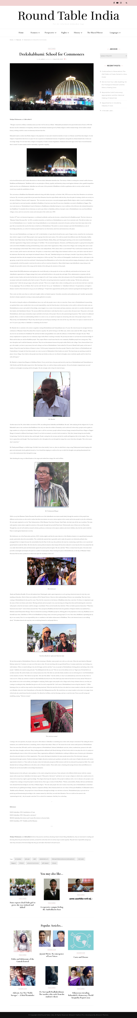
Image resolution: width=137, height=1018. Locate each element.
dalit (34, 859)
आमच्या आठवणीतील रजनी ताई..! (80, 899)
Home (21, 32)
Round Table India (68, 15)
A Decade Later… (108, 110)
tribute (54, 863)
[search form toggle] (126, 3)
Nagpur (13, 863)
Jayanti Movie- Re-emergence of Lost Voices (52, 955)
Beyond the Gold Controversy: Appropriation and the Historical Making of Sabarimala (113, 95)
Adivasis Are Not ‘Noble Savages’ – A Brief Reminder (22, 994)
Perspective (49, 32)
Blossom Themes (102, 1015)
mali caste (81, 859)
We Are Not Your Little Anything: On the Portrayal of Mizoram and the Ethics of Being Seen (114, 84)
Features (34, 32)
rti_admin (42, 59)
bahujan (27, 859)
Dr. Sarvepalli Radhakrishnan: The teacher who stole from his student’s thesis (51, 994)
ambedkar (18, 859)
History (77, 32)
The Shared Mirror (95, 32)
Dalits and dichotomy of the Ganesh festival (22, 960)
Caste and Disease (81, 957)
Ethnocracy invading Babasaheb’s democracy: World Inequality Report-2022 (80, 995)
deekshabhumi (44, 859)
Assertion (52, 949)
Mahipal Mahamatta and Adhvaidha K (63, 859)
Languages (114, 32)
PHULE (21, 863)
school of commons (33, 863)
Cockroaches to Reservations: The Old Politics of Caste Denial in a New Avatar (114, 74)
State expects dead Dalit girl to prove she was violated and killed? (22, 905)
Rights (64, 32)
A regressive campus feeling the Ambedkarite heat (51, 908)
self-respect (45, 863)
